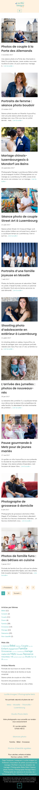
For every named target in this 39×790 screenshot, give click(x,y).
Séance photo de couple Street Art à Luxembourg (19, 218)
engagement (13, 649)
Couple (4, 617)
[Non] (37, 783)
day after (31, 646)
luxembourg (20, 651)
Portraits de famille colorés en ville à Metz (17, 684)
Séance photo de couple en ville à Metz (15, 677)
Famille (4, 623)
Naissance (5, 633)
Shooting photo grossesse (26, 774)
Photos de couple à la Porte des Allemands (17, 48)
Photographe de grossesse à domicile (17, 503)
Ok (19, 785)
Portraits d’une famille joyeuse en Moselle (18, 273)
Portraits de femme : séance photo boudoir (17, 103)
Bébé (3, 611)
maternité (5, 654)
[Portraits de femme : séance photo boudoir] (19, 85)
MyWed (14, 765)
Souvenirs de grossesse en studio (13, 681)
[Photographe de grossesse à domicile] (19, 485)
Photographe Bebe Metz (20, 767)
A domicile (5, 646)
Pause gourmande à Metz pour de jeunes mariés (16, 447)
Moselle (19, 654)
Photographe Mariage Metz (25, 770)
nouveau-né (7, 656)
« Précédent (7, 587)
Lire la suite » (9, 66)
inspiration (14, 651)
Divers (3, 620)
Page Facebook (7, 760)
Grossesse (5, 627)
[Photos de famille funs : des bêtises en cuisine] (19, 540)
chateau (18, 646)
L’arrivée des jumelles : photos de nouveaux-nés (18, 388)
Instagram (18, 760)
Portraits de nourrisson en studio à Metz (16, 669)
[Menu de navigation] (19, 10)
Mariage (4, 630)
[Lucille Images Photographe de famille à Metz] (19, 4)
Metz (13, 654)
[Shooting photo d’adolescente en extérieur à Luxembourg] (19, 309)
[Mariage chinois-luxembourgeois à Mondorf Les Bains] (19, 139)
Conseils (4, 614)
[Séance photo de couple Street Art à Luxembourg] (19, 200)
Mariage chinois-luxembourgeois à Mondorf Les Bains (14, 159)
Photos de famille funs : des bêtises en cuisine (18, 558)
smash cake (21, 657)
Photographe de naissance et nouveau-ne (19, 772)
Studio (28, 656)
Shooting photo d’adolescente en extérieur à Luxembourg (19, 329)
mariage (28, 651)
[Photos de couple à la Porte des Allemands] (19, 30)
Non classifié (6, 636)
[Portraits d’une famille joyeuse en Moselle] (19, 255)
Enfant (4, 648)
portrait (16, 657)
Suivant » (17, 593)
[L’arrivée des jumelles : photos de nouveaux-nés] (19, 368)
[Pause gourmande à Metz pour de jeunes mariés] (19, 426)
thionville (5, 659)
